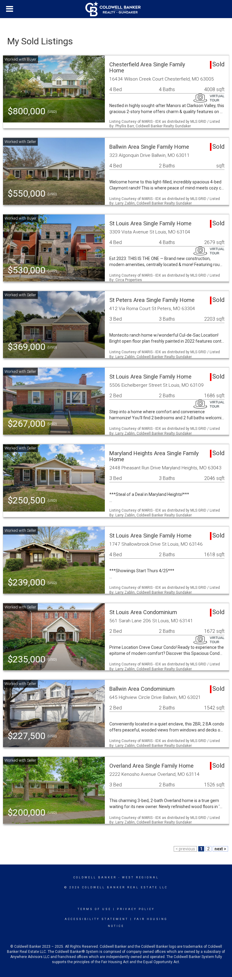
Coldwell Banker (95, 877)
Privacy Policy (136, 909)
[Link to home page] (116, 9)
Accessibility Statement (96, 919)
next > (220, 848)
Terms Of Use (94, 909)
